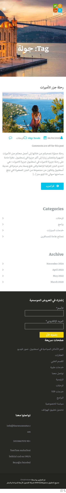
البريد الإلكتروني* (55, 321)
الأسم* (60, 308)
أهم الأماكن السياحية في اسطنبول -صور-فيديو (40, 349)
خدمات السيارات (55, 230)
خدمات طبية (57, 367)
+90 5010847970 (22, 441)
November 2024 (55, 264)
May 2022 (58, 276)
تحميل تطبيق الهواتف (52, 410)
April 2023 (58, 270)
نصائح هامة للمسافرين (52, 236)
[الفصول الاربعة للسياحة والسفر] (58, 9)
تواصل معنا (58, 373)
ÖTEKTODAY (26, 479)
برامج (61, 224)
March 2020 (57, 282)
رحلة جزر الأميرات (52, 87)
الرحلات (20, 138)
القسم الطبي (57, 361)
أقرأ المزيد (50, 186)
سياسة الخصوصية (54, 404)
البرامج (60, 398)
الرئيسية (60, 379)
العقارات (59, 355)
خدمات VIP (57, 391)
